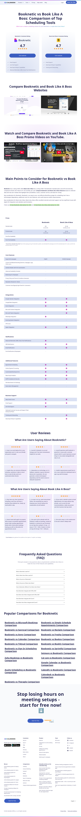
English (72, 801)
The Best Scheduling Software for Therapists (11, 789)
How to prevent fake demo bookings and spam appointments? (44, 769)
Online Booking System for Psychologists (9, 777)
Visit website (22, 55)
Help (24, 745)
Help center (40, 2)
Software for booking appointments (43, 749)
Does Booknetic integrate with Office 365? (26, 591)
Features (41, 740)
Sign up (24, 740)
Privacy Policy (63, 811)
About (24, 756)
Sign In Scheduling (27, 778)
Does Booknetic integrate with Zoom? (25, 598)
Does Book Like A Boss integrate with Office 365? (27, 594)
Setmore (25, 783)
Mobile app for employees (44, 757)
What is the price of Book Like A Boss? (25, 583)
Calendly (25, 766)
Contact (24, 754)
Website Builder (42, 754)
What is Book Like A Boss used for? (24, 575)
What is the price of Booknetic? (23, 579)
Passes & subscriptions (44, 752)
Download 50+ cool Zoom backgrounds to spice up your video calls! (45, 774)
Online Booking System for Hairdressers (9, 773)
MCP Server (57, 742)
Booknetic (25, 775)
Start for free (71, 2)
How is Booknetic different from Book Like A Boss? (28, 587)
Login (62, 2)
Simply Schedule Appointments (29, 785)
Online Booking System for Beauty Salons (11, 767)
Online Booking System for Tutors (11, 782)
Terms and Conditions (72, 811)
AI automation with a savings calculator (12, 795)
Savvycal (25, 771)
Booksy (24, 773)
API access (57, 740)
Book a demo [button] (25, 752)
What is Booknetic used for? (23, 571)
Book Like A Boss (26, 780)
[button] (21, 2)
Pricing (33, 2)
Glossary (25, 749)
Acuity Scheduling (27, 768)
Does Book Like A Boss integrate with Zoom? (26, 602)
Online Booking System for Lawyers (11, 779)
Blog (46, 2)
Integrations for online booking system (45, 743)
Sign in (24, 742)
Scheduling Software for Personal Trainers (11, 785)
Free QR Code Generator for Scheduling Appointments (12, 792)
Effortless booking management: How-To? (64, 764)
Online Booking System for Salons (11, 770)
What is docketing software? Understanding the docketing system (45, 783)
